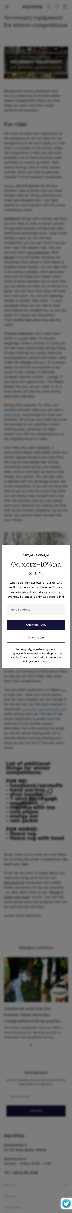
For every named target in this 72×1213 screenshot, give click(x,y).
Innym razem (36, 637)
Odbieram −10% (36, 624)
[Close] (64, 549)
